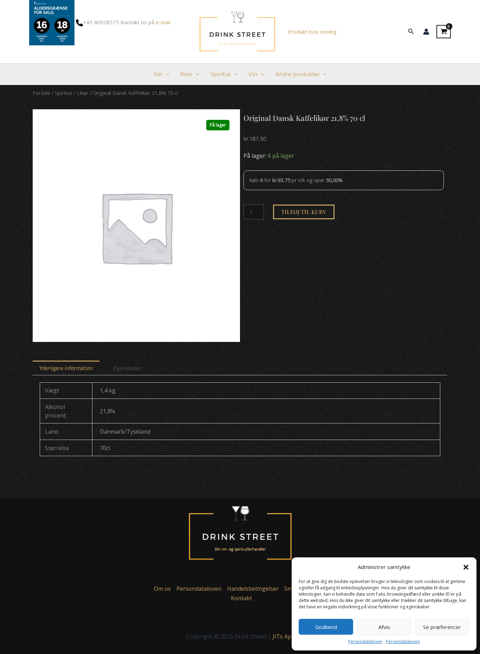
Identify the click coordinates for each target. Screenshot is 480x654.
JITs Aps (283, 636)
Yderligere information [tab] (66, 368)
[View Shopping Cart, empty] (443, 31)
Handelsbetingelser (253, 589)
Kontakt (241, 598)
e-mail (163, 22)
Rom (186, 74)
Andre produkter (297, 74)
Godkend (326, 626)
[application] (165, 74)
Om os (162, 589)
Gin (158, 74)
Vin (253, 74)
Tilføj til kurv (303, 211)
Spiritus (220, 74)
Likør (83, 92)
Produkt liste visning (312, 31)
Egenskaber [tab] (127, 368)
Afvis (384, 626)
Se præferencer (442, 626)
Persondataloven (365, 642)
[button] (465, 567)
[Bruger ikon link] (426, 31)
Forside (41, 92)
